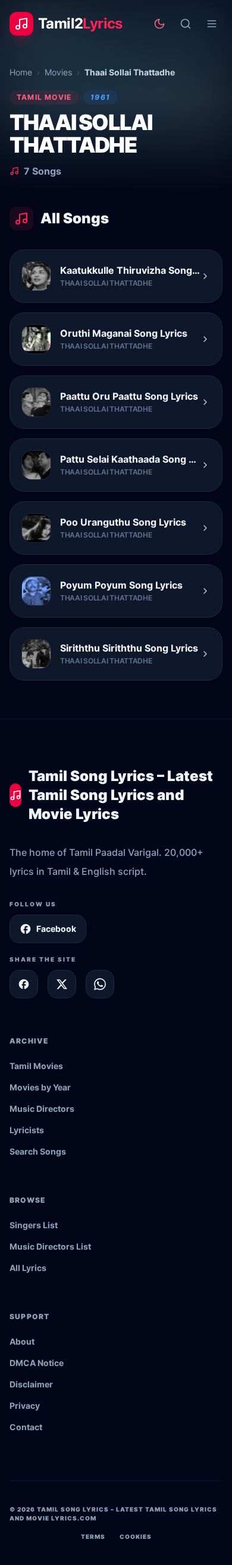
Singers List (34, 1225)
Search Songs (38, 1151)
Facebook (56, 929)
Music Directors (42, 1109)
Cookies (136, 1536)
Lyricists (27, 1130)
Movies (58, 72)
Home (21, 72)
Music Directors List (50, 1246)
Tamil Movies (36, 1066)
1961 (100, 97)
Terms (93, 1536)
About (22, 1341)
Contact (26, 1427)
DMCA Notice (37, 1363)
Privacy (25, 1405)
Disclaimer (31, 1384)
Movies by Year (40, 1087)
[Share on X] (62, 984)
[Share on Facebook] (24, 984)
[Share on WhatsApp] (100, 984)
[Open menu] (211, 23)
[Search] (185, 23)
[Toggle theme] (159, 23)
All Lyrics (28, 1268)
